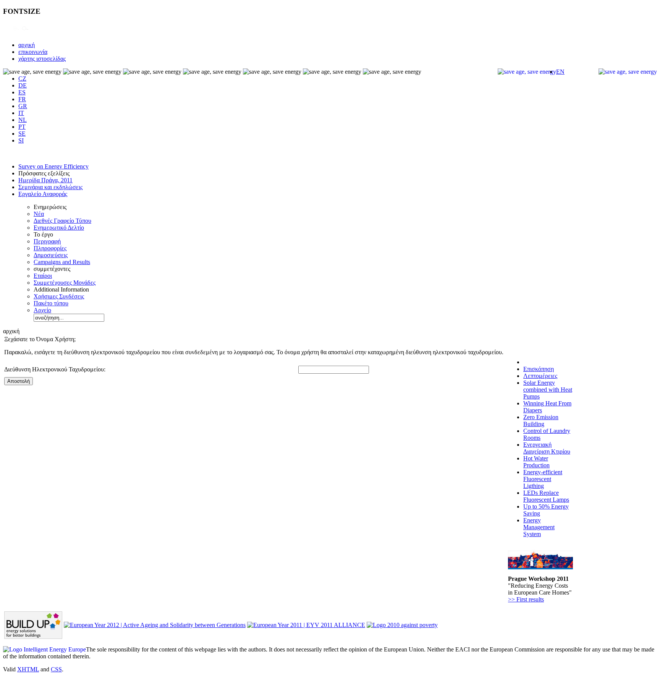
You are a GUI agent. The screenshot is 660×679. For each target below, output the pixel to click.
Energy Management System (539, 527)
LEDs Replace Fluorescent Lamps (546, 496)
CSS (56, 669)
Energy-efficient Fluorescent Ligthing (542, 479)
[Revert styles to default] (25, 32)
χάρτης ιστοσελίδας (42, 58)
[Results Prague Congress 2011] (540, 567)
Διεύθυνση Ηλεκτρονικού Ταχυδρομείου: (54, 369)
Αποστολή (18, 381)
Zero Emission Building (540, 420)
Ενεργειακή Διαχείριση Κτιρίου (546, 448)
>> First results (526, 599)
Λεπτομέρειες (540, 376)
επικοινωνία (32, 52)
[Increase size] (7, 32)
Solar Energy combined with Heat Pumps (547, 389)
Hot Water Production (536, 461)
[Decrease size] (16, 32)
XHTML (28, 669)
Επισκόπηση (538, 369)
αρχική (26, 45)
